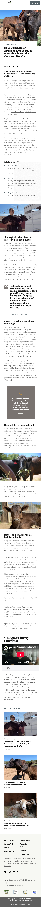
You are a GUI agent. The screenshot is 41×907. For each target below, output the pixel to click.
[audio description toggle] (6, 668)
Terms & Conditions (25, 898)
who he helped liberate (15, 680)
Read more (7, 749)
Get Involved (25, 840)
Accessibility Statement (17, 900)
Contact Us (24, 854)
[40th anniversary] (9, 3)
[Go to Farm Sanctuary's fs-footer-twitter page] (14, 872)
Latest (6, 848)
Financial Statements (24, 845)
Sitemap (29, 900)
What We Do (9, 844)
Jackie (14, 145)
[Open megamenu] (5, 3)
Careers (23, 850)
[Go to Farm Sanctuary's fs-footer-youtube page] (18, 872)
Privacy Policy (12, 898)
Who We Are (9, 840)
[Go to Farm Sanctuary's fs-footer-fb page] (5, 872)
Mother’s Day (24, 574)
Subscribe (7, 866)
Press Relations (10, 851)
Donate (35, 3)
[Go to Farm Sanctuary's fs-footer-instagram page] (10, 872)
